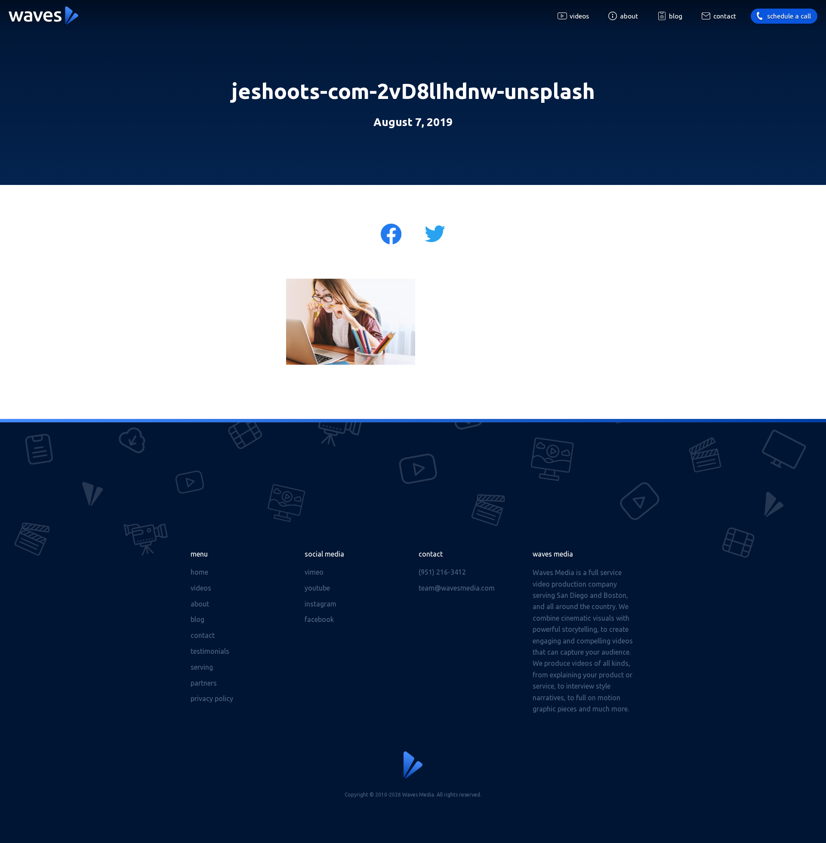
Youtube (317, 588)
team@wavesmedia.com (457, 588)
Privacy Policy (212, 698)
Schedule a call (789, 16)
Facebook (319, 619)
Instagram (320, 604)
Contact (724, 16)
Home (199, 572)
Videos (579, 16)
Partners (204, 683)
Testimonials (210, 651)
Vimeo (314, 572)
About (629, 16)
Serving (202, 667)
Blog (675, 16)
